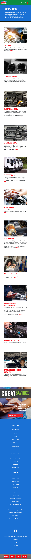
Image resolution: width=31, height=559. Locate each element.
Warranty (15, 436)
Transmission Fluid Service (12, 371)
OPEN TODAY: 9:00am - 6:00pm (21, 1)
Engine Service (10, 143)
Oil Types (15, 433)
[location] (21, 3)
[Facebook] (15, 531)
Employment (15, 442)
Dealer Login (15, 545)
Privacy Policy (15, 539)
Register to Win (15, 446)
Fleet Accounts (15, 439)
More (11, 50)
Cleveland (15, 461)
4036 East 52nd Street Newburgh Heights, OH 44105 (15, 511)
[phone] (17, 3)
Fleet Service (9, 175)
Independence (15, 464)
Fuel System (9, 239)
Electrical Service (12, 109)
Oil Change (8, 46)
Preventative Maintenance (10, 304)
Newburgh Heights (15, 467)
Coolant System (11, 77)
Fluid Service (9, 208)
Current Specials (15, 429)
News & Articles (15, 451)
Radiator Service (11, 340)
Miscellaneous (10, 274)
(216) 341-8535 (15, 515)
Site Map (15, 542)
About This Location (15, 454)
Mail (15, 548)
